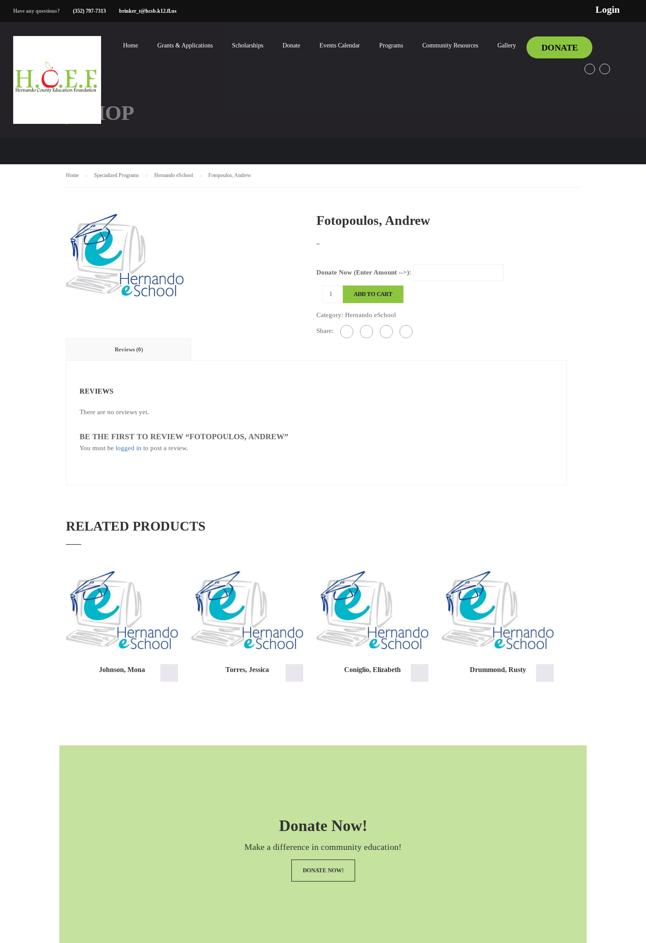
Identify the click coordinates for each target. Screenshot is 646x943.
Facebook (589, 69)
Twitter (604, 69)
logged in (129, 448)
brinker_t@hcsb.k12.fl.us (148, 11)
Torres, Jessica (247, 669)
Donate (291, 45)
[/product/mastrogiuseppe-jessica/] (247, 610)
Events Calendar (339, 45)
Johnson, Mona (122, 669)
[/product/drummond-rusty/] (498, 610)
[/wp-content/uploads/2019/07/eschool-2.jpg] (125, 254)
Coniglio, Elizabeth (372, 669)
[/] (57, 87)
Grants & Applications (185, 45)
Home (130, 45)
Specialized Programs (116, 175)
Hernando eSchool (173, 175)
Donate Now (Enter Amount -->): (363, 272)
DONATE (559, 47)
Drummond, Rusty (498, 669)
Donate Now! (323, 870)
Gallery (506, 45)
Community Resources (450, 45)
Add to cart (373, 294)
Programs (391, 45)
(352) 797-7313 (89, 11)
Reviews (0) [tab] (129, 349)
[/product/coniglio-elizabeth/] (372, 610)
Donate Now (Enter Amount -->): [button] (169, 673)
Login (607, 9)
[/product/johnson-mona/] (122, 610)
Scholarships (247, 45)
